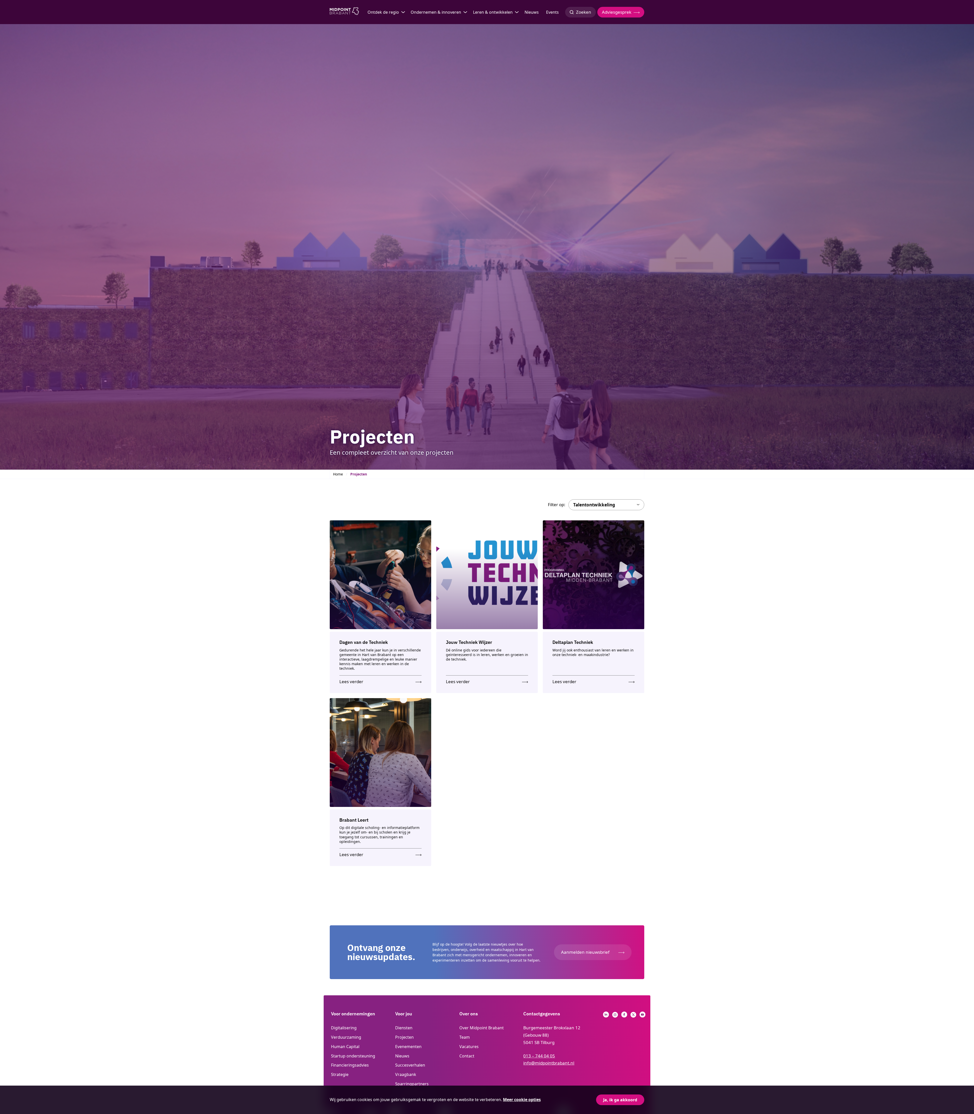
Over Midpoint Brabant (481, 1028)
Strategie (340, 1074)
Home (338, 474)
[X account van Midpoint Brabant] (633, 1016)
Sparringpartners (412, 1084)
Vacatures (469, 1046)
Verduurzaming (346, 1037)
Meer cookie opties (522, 1099)
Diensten (403, 1028)
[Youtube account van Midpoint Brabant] (642, 1016)
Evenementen (408, 1046)
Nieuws (532, 12)
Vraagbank (405, 1074)
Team (464, 1037)
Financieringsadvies (350, 1065)
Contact (466, 1056)
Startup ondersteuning (353, 1056)
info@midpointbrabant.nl (548, 1063)
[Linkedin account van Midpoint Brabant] (606, 1016)
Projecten (404, 1037)
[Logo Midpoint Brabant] (344, 12)
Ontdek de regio (383, 12)
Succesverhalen (410, 1065)
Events (552, 12)
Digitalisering (344, 1028)
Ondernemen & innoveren (436, 12)
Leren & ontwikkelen (493, 12)
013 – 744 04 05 (539, 1056)
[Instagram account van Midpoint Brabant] (615, 1016)
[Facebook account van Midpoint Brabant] (624, 1016)
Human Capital (345, 1046)
